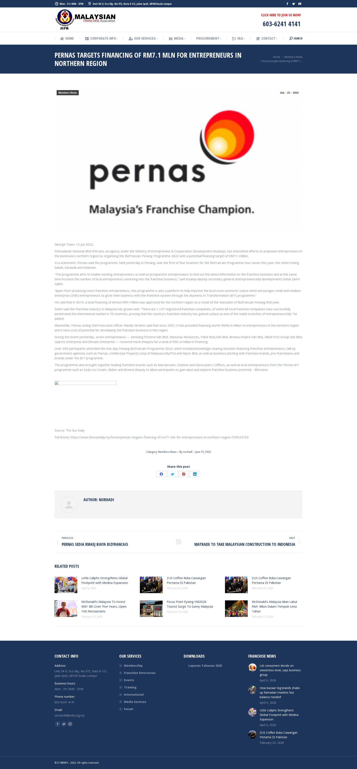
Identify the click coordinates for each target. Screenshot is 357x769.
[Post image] (66, 585)
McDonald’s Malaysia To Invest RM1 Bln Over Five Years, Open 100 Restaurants (103, 606)
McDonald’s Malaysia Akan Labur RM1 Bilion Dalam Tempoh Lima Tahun (275, 606)
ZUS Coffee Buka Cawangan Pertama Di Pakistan (186, 580)
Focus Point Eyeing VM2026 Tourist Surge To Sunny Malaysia (190, 604)
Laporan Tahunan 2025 (205, 666)
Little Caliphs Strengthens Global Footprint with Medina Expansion (104, 580)
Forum (128, 709)
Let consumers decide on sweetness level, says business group (280, 670)
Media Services (135, 702)
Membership (133, 666)
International (134, 694)
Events (129, 680)
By (186, 452)
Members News (67, 92)
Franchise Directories (140, 673)
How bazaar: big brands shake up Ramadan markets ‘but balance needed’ (280, 692)
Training (130, 687)
